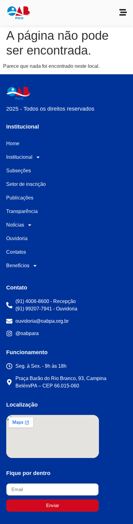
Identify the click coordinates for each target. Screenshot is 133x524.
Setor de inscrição (26, 184)
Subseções (18, 170)
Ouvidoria (17, 238)
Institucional (19, 157)
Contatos (16, 252)
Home (12, 143)
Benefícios (17, 265)
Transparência (22, 211)
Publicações (19, 197)
